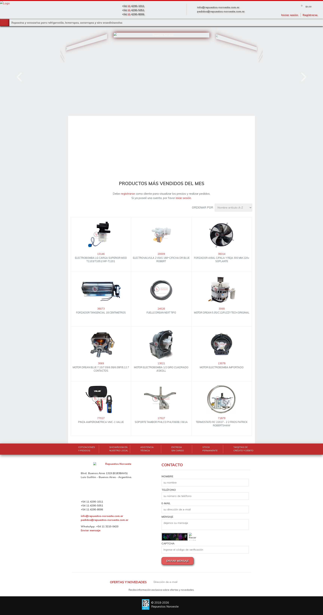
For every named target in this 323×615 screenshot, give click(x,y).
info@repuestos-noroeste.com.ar (218, 7)
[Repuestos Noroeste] (76, 64)
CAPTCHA (168, 543)
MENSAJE (167, 516)
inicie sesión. (184, 198)
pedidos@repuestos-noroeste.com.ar (221, 11)
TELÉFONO (169, 490)
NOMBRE (167, 476)
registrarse (128, 193)
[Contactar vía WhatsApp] (16, 599)
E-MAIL (166, 503)
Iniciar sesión (289, 15)
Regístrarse (310, 15)
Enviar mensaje (90, 530)
